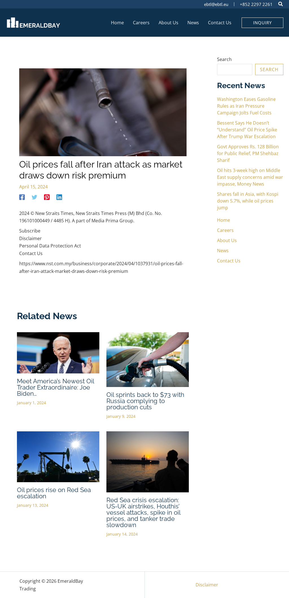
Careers (225, 230)
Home (223, 220)
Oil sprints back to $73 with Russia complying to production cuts (145, 401)
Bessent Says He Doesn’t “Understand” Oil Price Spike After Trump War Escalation (247, 130)
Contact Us (228, 261)
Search (224, 59)
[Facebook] (22, 196)
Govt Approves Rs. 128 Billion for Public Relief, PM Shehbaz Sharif (248, 153)
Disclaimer (207, 585)
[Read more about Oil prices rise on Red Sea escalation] (58, 456)
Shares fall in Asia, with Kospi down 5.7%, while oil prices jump (247, 201)
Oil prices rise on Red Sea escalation (54, 493)
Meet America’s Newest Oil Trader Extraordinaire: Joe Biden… (55, 387)
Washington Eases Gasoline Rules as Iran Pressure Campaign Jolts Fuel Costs (246, 106)
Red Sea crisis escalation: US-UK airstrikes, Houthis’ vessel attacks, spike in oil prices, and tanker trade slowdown (143, 512)
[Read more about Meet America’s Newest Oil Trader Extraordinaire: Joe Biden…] (58, 352)
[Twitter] (34, 196)
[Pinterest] (47, 196)
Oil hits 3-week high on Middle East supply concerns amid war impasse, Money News (250, 177)
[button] (280, 4)
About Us (227, 240)
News (223, 250)
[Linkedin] (59, 196)
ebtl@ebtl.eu (216, 4)
